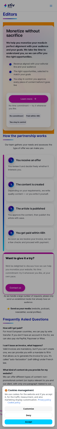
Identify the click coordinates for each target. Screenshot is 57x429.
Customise (28, 408)
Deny (28, 415)
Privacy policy (44, 399)
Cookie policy (14, 402)
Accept (28, 421)
